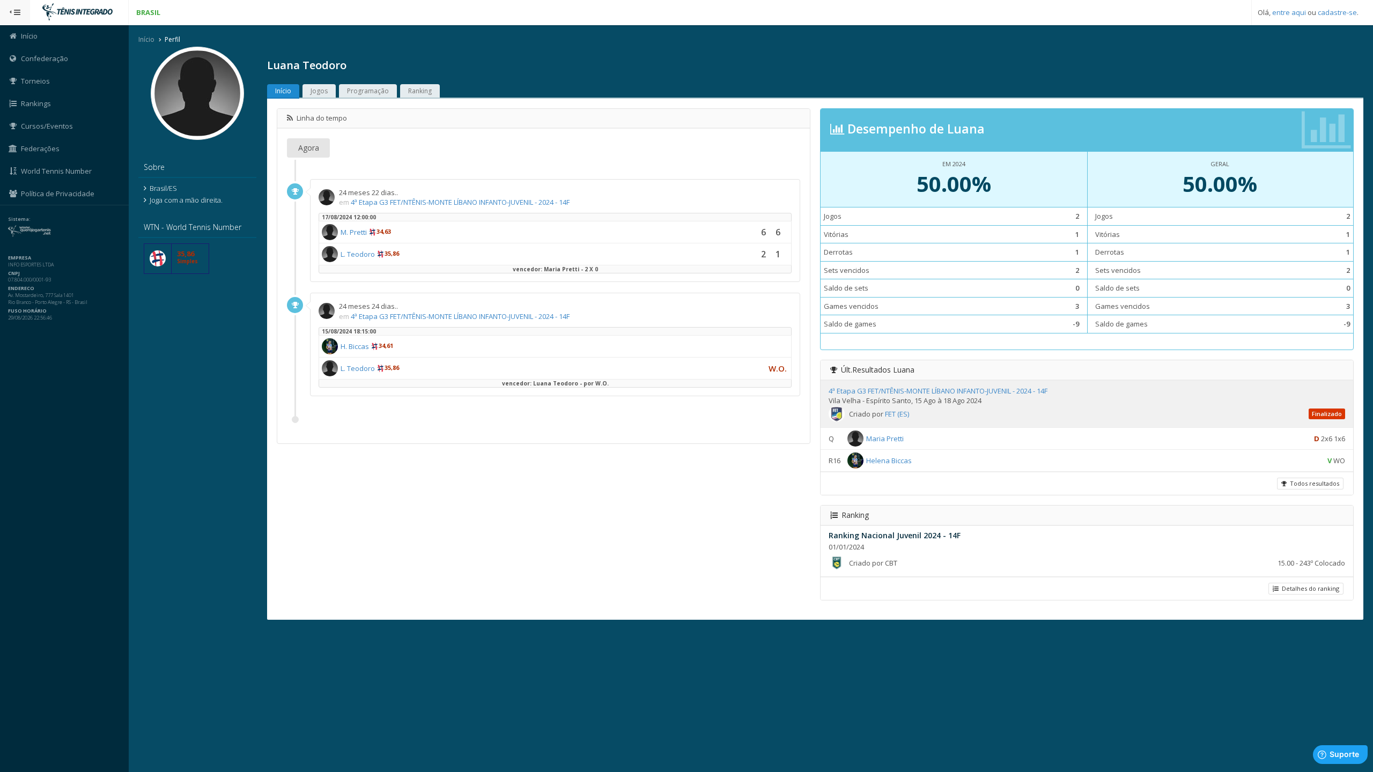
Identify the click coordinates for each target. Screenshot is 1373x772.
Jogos (319, 90)
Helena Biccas (889, 460)
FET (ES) (897, 414)
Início (146, 39)
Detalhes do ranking (1309, 588)
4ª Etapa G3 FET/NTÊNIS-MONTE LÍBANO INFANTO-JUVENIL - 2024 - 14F (460, 202)
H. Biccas (355, 346)
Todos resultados (1313, 483)
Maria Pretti (885, 438)
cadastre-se (1337, 12)
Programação (368, 90)
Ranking (420, 90)
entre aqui (1289, 12)
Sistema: (19, 219)
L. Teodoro (358, 254)
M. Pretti (354, 232)
